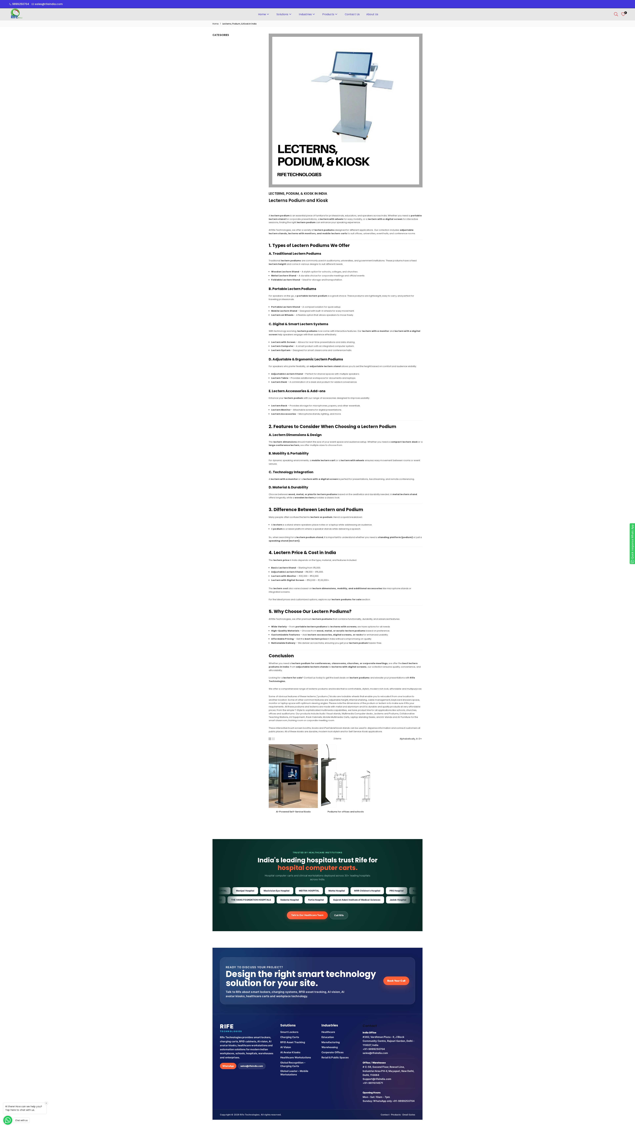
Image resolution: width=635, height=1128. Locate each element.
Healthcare (328, 1032)
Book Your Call (396, 980)
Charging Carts (289, 1037)
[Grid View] (270, 739)
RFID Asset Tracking (292, 1042)
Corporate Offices (332, 1052)
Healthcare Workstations (295, 1057)
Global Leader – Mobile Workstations (294, 1072)
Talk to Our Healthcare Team (307, 915)
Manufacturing (330, 1042)
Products (328, 14)
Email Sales (408, 1114)
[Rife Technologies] (16, 14)
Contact (385, 1114)
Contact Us (352, 14)
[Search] (616, 14)
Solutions (282, 14)
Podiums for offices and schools (346, 811)
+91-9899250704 (374, 1049)
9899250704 (20, 4)
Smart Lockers (289, 1032)
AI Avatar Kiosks (290, 1052)
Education (327, 1037)
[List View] (273, 739)
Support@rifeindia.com (377, 1079)
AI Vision (285, 1047)
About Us (372, 14)
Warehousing (329, 1047)
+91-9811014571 (373, 1083)
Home (262, 14)
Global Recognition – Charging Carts (292, 1064)
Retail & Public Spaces (335, 1057)
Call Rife (339, 915)
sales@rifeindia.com (251, 1066)
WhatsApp (228, 1066)
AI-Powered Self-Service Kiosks (293, 811)
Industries (305, 14)
